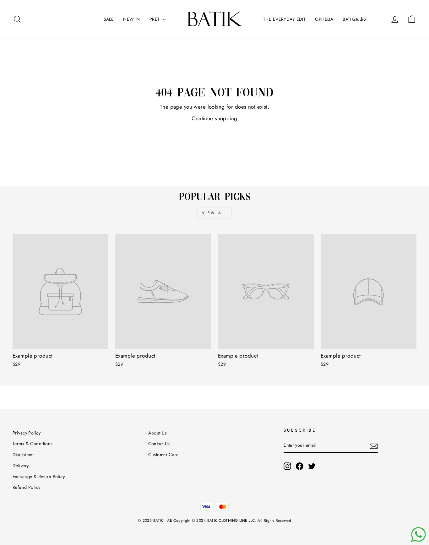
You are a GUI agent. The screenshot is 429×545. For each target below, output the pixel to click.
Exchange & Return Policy (39, 476)
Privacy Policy (27, 433)
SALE (109, 19)
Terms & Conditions (33, 443)
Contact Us (159, 443)
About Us (157, 433)
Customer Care (163, 454)
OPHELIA (324, 19)
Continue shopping (214, 118)
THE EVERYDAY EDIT (284, 19)
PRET (155, 19)
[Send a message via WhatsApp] (418, 534)
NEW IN (131, 19)
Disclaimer (23, 454)
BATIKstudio (354, 19)
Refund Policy (27, 487)
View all (214, 213)
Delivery (21, 465)
